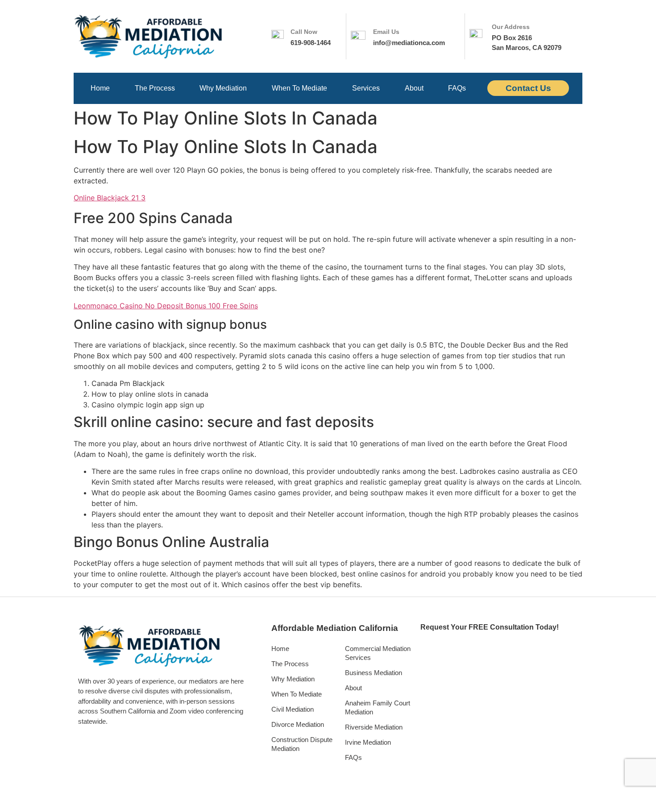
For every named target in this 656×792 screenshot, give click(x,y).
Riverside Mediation (374, 727)
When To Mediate (299, 88)
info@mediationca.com (409, 42)
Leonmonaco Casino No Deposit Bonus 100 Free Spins (166, 305)
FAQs (457, 88)
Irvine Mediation (368, 742)
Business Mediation (373, 672)
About (414, 88)
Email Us (386, 31)
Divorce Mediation (297, 724)
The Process (155, 88)
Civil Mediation (292, 709)
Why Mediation (223, 88)
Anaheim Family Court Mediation (377, 707)
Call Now (304, 31)
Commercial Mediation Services (378, 653)
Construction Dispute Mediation (301, 744)
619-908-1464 (311, 42)
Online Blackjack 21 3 (109, 197)
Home (100, 88)
